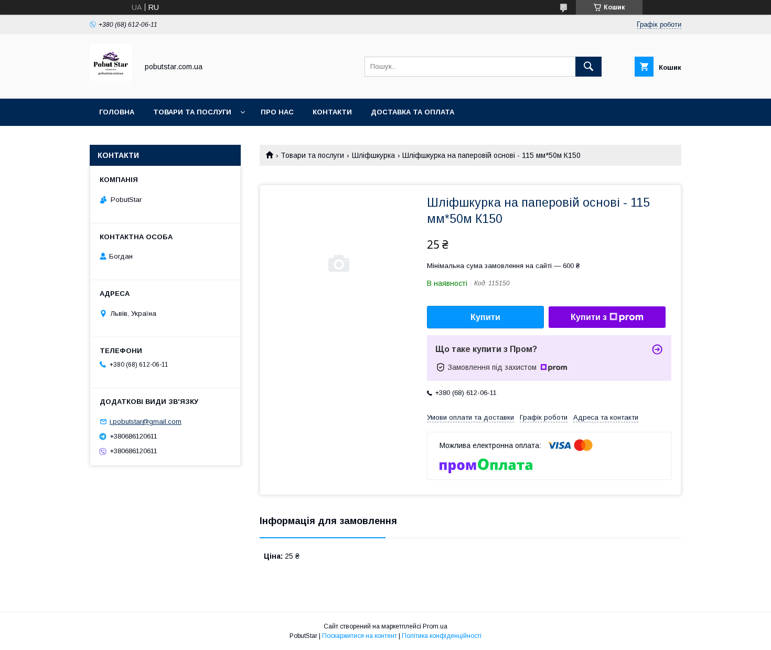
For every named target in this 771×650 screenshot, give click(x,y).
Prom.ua (435, 626)
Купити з (589, 317)
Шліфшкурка (373, 155)
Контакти (332, 112)
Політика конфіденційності (441, 636)
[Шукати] (588, 67)
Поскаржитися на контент (359, 636)
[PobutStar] (111, 85)
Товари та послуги (192, 112)
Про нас (277, 112)
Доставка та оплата (412, 112)
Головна (116, 112)
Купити (485, 317)
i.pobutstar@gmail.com (145, 421)
